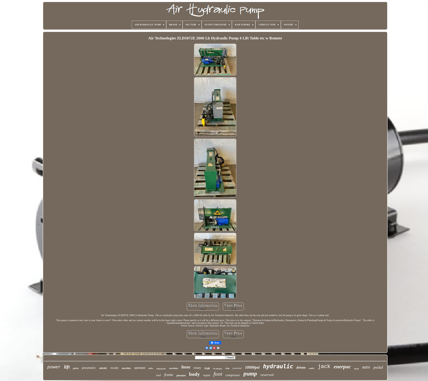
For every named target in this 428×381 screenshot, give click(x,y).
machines (173, 368)
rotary (197, 367)
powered (237, 368)
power (54, 367)
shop (227, 368)
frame (168, 375)
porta (76, 368)
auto (366, 366)
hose (185, 366)
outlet (311, 368)
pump (250, 373)
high (207, 368)
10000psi (252, 367)
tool (158, 375)
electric (103, 368)
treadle (114, 367)
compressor (233, 375)
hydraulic (278, 366)
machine (126, 368)
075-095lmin (217, 369)
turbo (150, 368)
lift (67, 366)
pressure (181, 375)
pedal (378, 367)
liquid (356, 369)
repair (206, 375)
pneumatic (89, 367)
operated (139, 367)
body (194, 374)
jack (324, 366)
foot (217, 374)
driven (301, 367)
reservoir (267, 375)
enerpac (342, 366)
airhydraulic (161, 369)
